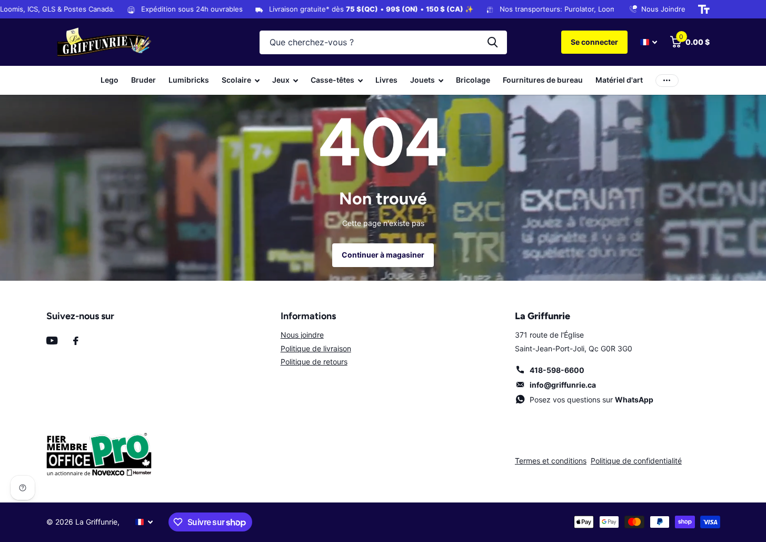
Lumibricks (188, 79)
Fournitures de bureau (543, 79)
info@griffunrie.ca (563, 384)
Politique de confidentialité (636, 460)
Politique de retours (314, 361)
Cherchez (492, 42)
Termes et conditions (550, 460)
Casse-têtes (332, 79)
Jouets (422, 79)
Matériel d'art (619, 79)
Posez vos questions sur (591, 399)
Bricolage (473, 79)
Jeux (281, 79)
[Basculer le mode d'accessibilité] (704, 9)
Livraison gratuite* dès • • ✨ (337, 9)
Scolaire (236, 79)
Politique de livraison (316, 348)
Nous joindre (302, 334)
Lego (109, 79)
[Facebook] (75, 341)
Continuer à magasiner (383, 254)
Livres (386, 79)
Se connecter (594, 41)
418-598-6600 (557, 370)
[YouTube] (51, 340)
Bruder (143, 79)
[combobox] (383, 42)
